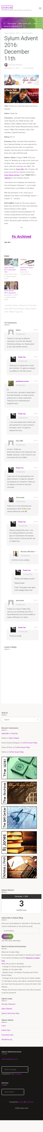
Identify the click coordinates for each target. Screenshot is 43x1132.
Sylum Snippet (14, 738)
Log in (4, 1026)
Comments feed (7, 1035)
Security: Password (8, 1004)
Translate (18, 1074)
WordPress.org (7, 1040)
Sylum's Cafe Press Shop (10, 1013)
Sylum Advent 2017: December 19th (10, 270)
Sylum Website (7, 1009)
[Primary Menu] (40, 8)
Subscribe (7, 936)
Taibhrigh (7, 178)
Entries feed (6, 1030)
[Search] (38, 720)
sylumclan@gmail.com (10, 1059)
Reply (36, 330)
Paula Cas (22, 357)
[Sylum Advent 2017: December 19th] (11, 262)
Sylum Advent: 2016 (24, 23)
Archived (9, 305)
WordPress (29, 1102)
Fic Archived (21, 236)
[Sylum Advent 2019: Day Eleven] (11, 285)
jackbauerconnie (22, 381)
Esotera (21, 1102)
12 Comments (28, 68)
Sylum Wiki (20, 169)
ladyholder (5, 733)
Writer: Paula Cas (16, 312)
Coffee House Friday (29, 743)
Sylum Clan (7, 7)
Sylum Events (11, 23)
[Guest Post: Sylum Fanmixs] (27, 262)
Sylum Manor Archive (12, 175)
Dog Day (15, 733)
